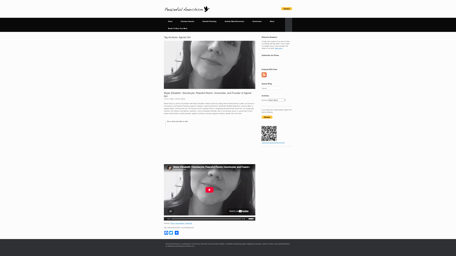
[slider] (252, 218)
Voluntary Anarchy (187, 21)
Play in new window (177, 223)
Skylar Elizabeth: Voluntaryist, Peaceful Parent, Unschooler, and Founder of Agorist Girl (207, 94)
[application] (209, 219)
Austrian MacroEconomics (234, 21)
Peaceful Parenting (209, 21)
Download (188, 223)
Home (170, 21)
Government (256, 21)
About (272, 21)
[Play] (165, 219)
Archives (265, 100)
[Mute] (247, 219)
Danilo (183, 99)
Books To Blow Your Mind (177, 28)
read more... (279, 48)
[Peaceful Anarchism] (187, 8)
